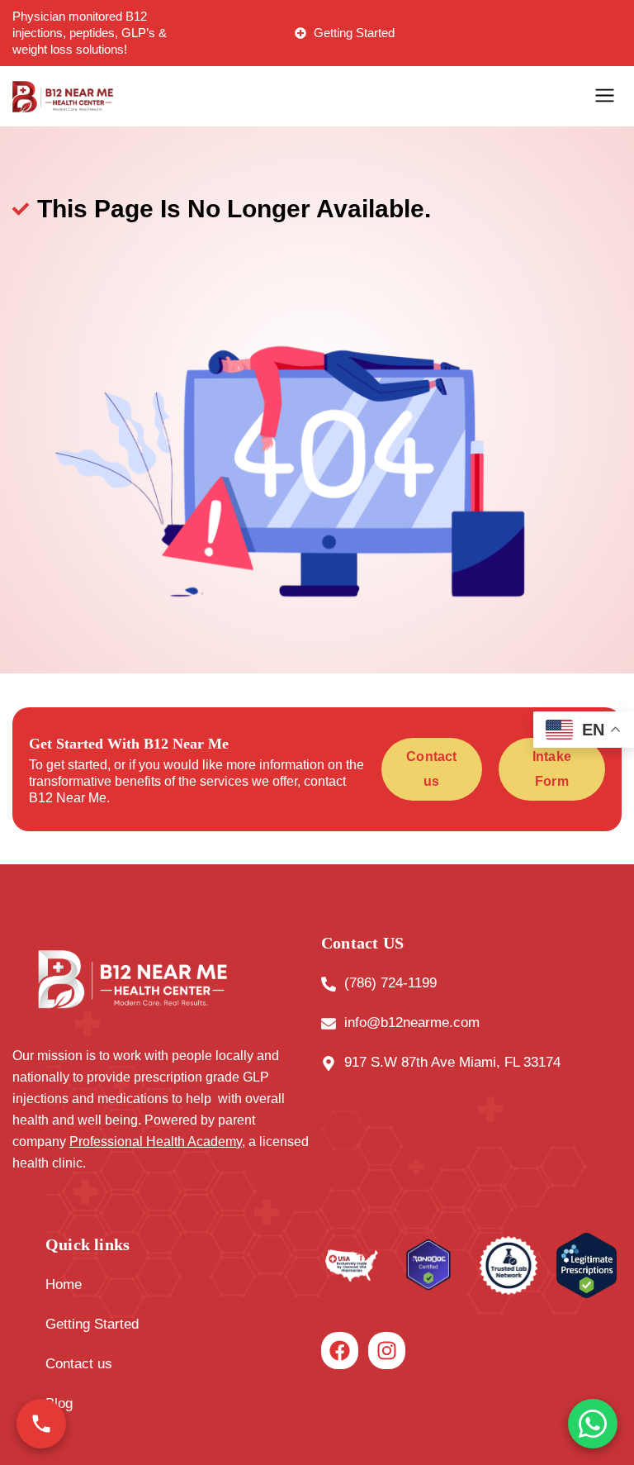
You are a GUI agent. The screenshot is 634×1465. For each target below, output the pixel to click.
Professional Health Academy (155, 1141)
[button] (605, 96)
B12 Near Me (67, 798)
